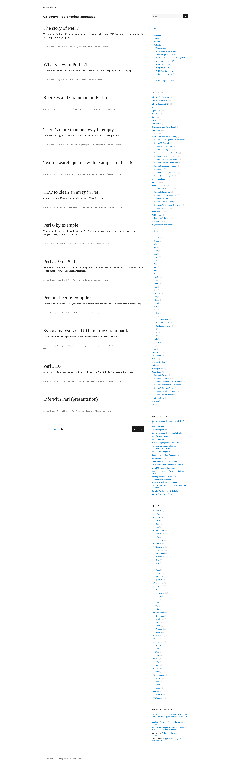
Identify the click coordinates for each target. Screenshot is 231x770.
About (156, 32)
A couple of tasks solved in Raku (164, 482)
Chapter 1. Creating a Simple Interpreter (169, 140)
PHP (155, 310)
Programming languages (162, 225)
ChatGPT (155, 120)
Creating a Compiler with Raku (164, 137)
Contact (157, 39)
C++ (155, 234)
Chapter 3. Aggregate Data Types (167, 381)
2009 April (156, 691)
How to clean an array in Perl (71, 192)
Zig (155, 349)
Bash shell (156, 114)
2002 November (158, 698)
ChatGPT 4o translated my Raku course (167, 465)
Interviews (156, 182)
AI (152, 107)
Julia (155, 280)
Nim (155, 297)
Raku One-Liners (162, 323)
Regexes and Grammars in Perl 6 (75, 97)
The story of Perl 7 (61, 28)
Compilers (156, 124)
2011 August (156, 669)
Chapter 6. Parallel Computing (165, 391)
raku (83, 174)
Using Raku (156, 372)
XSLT (154, 404)
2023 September (158, 531)
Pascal (156, 303)
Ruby (155, 333)
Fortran (157, 261)
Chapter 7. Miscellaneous (163, 395)
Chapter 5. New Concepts (163, 202)
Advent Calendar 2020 (160, 104)
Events (156, 78)
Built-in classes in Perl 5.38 (162, 494)
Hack (156, 267)
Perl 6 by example (60, 225)
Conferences (157, 130)
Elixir (156, 251)
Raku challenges (162, 319)
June (158, 563)
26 (56, 428)
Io (154, 274)
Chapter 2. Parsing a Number (165, 150)
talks (90, 47)
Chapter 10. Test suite (162, 143)
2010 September (158, 675)
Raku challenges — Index (164, 81)
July (157, 514)
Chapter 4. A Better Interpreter (166, 156)
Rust (155, 336)
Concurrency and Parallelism (163, 127)
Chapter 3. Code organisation (165, 195)
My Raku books (159, 42)
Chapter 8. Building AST (163, 169)
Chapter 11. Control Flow (163, 146)
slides (98, 145)
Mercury (157, 293)
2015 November (158, 642)
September (160, 554)
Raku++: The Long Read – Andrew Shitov (168, 728)
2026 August (156, 511)
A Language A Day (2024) (166, 51)
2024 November (158, 517)
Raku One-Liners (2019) (165, 61)
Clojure (156, 238)
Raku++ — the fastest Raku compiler (166, 455)
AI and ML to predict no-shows (164, 468)
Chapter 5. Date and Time (164, 388)
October (159, 521)
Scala (156, 339)
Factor (156, 257)
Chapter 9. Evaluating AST (164, 176)
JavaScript (158, 277)
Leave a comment (101, 47)
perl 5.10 (94, 381)
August (158, 534)
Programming (157, 221)
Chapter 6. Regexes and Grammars (167, 205)
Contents (157, 35)
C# (155, 231)
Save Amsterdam (158, 362)
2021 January (157, 544)
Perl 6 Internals (158, 212)
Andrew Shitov (50, 7)
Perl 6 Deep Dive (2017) (164, 71)
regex (88, 174)
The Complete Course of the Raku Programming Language (165, 447)
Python (156, 313)
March (158, 573)
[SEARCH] (185, 16)
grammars (89, 109)
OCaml (156, 300)
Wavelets (155, 401)
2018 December (158, 613)
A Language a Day (159, 458)
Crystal (156, 241)
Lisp (155, 287)
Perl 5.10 (52, 366)
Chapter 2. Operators (162, 192)
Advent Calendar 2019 (160, 101)
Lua (155, 290)
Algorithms (156, 111)
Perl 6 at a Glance (158, 186)
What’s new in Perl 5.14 (66, 64)
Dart (155, 247)
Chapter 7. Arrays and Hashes (165, 166)
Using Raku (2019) (163, 65)
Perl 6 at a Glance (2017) (165, 74)
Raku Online (156, 356)
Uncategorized (157, 369)
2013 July (155, 659)
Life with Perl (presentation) (70, 399)
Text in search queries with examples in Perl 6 (87, 162)
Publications (156, 352)
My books (157, 45)
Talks (73, 80)
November (160, 550)
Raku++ (154, 359)
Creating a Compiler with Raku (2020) (170, 58)
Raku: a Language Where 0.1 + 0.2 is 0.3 (167, 443)
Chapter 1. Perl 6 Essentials (164, 189)
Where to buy (161, 48)
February (159, 540)
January (159, 580)
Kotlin (156, 284)
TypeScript (158, 342)
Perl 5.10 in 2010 (59, 261)
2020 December (158, 547)
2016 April (155, 639)
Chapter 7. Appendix (161, 208)
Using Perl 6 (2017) (163, 68)
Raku (76, 109)
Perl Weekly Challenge (160, 218)
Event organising (158, 179)
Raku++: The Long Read (161, 452)
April (158, 527)
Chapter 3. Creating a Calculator (166, 153)
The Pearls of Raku (163, 326)
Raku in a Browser (159, 440)
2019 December (158, 583)
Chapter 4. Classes (161, 199)
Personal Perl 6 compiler (67, 297)
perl (75, 47)
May (158, 524)
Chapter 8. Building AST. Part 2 (166, 173)
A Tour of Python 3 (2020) (166, 55)
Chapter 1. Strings (160, 375)
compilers (84, 313)
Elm (155, 254)
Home (156, 29)
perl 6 (85, 47)
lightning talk (85, 145)
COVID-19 (155, 134)
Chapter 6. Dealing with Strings (166, 163)
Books (154, 117)
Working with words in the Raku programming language (164, 478)
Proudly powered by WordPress (69, 759)
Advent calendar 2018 (160, 97)
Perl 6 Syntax (157, 215)
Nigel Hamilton (158, 722)
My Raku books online (160, 436)
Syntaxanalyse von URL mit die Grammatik (85, 330)
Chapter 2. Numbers (161, 378)
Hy (155, 270)
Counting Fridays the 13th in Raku (165, 491)
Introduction (159, 398)
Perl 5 (80, 47)
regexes (102, 109)
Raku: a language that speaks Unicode (167, 433)
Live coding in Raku (159, 430)
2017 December (158, 636)
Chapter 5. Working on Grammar (166, 159)
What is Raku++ (158, 426)
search (94, 174)
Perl (70, 47)
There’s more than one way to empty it (80, 129)
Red (155, 329)
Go (155, 264)
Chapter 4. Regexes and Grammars (168, 385)
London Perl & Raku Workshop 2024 (166, 461)
